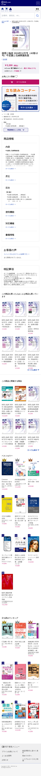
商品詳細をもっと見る (14, 130)
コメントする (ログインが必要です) (16, 254)
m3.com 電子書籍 (5, 22)
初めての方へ (27, 755)
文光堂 (5, 59)
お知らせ (5, 760)
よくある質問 (6, 755)
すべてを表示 (32, 370)
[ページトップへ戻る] (38, 773)
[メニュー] (38, 3)
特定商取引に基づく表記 (30, 751)
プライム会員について (10, 751)
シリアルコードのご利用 (30, 759)
